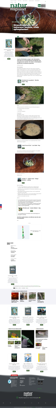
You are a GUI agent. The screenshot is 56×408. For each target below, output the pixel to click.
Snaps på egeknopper (22, 301)
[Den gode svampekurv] (11, 342)
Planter (37, 346)
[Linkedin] (25, 34)
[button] (45, 1)
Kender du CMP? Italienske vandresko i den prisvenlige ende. (17, 346)
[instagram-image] (3, 402)
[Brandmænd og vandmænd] (8, 251)
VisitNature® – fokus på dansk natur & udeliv (22, 381)
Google (26, 286)
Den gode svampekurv (10, 346)
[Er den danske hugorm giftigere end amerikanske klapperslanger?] (42, 334)
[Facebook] (23, 34)
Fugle (43, 346)
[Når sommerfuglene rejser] (14, 334)
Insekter (23, 344)
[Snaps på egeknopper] (23, 296)
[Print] (28, 34)
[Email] (26, 34)
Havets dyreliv (13, 250)
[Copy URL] (30, 34)
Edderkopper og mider (13, 246)
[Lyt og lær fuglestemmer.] (8, 259)
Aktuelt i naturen (13, 254)
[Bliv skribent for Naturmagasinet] (26, 378)
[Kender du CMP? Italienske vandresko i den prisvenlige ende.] (18, 342)
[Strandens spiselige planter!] (32, 296)
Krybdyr (37, 338)
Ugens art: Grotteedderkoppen (14, 248)
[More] (32, 34)
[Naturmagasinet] (18, 37)
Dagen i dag (39, 388)
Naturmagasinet (36, 285)
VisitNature (33, 407)
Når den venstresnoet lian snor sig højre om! (40, 301)
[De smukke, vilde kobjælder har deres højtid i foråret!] (15, 296)
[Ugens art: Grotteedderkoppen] (8, 246)
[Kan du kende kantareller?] (8, 255)
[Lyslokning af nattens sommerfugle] (27, 339)
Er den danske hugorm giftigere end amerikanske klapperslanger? (41, 340)
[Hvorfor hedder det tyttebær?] (38, 344)
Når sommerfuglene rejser (13, 339)
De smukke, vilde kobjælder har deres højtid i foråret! (14, 301)
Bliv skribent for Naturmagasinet (22, 378)
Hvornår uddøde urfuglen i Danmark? (44, 348)
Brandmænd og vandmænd (13, 252)
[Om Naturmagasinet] (26, 385)
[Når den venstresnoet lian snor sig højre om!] (41, 296)
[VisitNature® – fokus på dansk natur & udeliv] (25, 381)
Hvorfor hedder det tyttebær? (38, 348)
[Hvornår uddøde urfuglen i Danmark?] (45, 344)
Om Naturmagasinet (22, 385)
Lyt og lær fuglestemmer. (13, 260)
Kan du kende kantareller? (13, 256)
